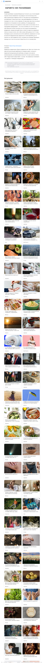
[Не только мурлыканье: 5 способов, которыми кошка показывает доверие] (31, 343)
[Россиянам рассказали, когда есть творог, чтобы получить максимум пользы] (12, 108)
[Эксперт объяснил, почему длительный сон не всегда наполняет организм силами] (12, 488)
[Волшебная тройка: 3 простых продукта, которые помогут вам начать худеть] (31, 416)
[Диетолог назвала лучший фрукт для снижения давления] (12, 597)
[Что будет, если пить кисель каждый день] (31, 216)
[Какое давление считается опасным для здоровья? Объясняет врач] (12, 126)
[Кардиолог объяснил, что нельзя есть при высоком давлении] (31, 180)
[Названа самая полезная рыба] (12, 90)
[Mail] (4, 1)
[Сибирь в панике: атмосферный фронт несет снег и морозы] (31, 524)
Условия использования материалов (27, 662)
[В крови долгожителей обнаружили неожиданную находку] (12, 633)
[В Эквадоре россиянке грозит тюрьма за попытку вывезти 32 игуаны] (31, 90)
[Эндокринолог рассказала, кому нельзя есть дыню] (12, 434)
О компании (5, 662)
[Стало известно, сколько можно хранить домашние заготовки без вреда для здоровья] (31, 633)
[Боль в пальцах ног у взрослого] (31, 597)
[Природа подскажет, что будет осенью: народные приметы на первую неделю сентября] (12, 198)
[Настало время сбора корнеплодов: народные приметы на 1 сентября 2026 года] (12, 615)
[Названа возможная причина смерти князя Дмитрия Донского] (31, 144)
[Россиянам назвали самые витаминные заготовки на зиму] (31, 579)
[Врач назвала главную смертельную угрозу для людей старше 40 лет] (12, 253)
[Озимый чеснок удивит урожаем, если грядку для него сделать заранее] (12, 542)
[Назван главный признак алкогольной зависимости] (31, 325)
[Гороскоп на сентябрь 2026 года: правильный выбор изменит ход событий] (12, 397)
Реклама (9, 662)
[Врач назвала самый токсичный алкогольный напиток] (12, 216)
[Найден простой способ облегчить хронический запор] (31, 651)
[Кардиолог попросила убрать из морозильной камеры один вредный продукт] (12, 180)
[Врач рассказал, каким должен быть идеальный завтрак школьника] (12, 579)
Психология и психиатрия (16, 4)
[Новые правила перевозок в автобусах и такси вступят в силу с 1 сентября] (31, 506)
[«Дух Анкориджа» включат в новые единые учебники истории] (12, 361)
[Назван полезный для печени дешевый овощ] (31, 126)
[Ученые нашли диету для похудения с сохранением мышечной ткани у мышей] (12, 307)
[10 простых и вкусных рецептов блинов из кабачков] (31, 434)
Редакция (18, 662)
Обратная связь (37, 662)
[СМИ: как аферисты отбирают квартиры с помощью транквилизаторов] (12, 289)
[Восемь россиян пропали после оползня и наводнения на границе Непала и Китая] (31, 253)
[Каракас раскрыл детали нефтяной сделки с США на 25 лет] (12, 325)
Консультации (7, 4)
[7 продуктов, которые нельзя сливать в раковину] (31, 379)
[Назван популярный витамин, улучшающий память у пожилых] (31, 198)
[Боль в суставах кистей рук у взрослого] (31, 542)
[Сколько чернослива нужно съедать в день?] (31, 452)
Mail (2, 662)
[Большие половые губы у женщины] (12, 144)
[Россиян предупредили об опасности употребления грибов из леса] (12, 561)
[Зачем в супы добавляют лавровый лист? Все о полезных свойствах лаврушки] (12, 416)
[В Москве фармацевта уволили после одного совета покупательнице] (31, 271)
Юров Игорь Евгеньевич (15, 45)
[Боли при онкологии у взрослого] (12, 651)
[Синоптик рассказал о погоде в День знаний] (12, 379)
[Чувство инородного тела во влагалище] (31, 289)
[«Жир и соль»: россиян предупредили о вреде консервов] (31, 162)
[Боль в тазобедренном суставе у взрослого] (31, 470)
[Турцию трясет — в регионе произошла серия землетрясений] (12, 162)
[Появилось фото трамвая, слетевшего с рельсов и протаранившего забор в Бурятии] (12, 234)
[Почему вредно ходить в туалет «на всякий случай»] (31, 488)
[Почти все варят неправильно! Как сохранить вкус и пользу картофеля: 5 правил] (31, 307)
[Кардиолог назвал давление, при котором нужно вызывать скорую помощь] (31, 108)
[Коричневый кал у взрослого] (12, 271)
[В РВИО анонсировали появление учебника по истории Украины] (31, 397)
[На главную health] (8, 1)
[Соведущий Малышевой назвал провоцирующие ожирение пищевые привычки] (31, 615)
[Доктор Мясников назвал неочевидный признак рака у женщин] (31, 361)
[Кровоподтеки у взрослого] (12, 470)
